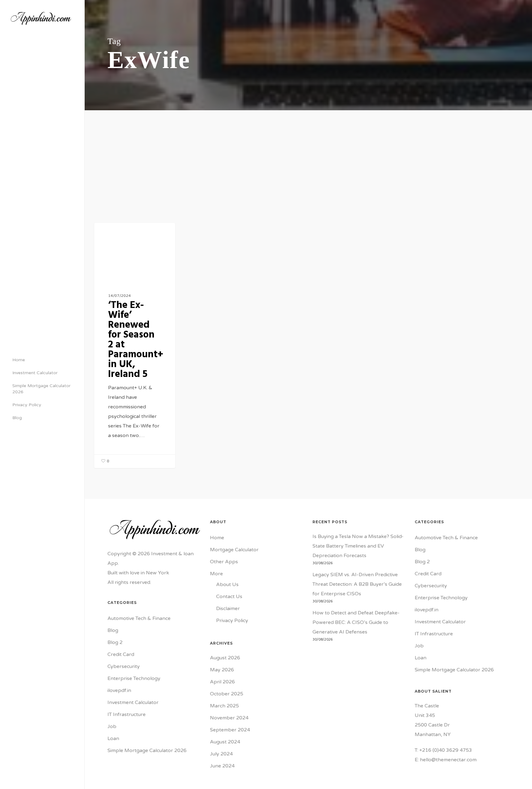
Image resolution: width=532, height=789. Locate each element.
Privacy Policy (232, 620)
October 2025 (226, 694)
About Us (227, 584)
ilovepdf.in (119, 690)
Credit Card (120, 654)
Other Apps (224, 562)
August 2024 (225, 742)
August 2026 (225, 658)
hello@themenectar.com (448, 760)
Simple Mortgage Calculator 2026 (147, 750)
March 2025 (224, 706)
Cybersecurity (123, 666)
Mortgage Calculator (234, 550)
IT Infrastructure (126, 714)
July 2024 (221, 754)
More (216, 574)
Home (217, 538)
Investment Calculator (133, 702)
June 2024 (222, 766)
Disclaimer (228, 608)
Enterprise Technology (133, 678)
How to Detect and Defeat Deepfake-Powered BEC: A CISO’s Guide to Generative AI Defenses (356, 622)
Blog (110, 232)
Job (111, 726)
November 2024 (229, 718)
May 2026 (222, 670)
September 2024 (230, 730)
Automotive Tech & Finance (139, 618)
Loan (113, 738)
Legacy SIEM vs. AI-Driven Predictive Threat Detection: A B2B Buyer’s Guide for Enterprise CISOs (357, 584)
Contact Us (229, 596)
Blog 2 (115, 642)
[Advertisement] (308, 156)
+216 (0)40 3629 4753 (445, 750)
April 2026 (222, 682)
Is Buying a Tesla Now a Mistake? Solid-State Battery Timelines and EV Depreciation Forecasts (358, 546)
